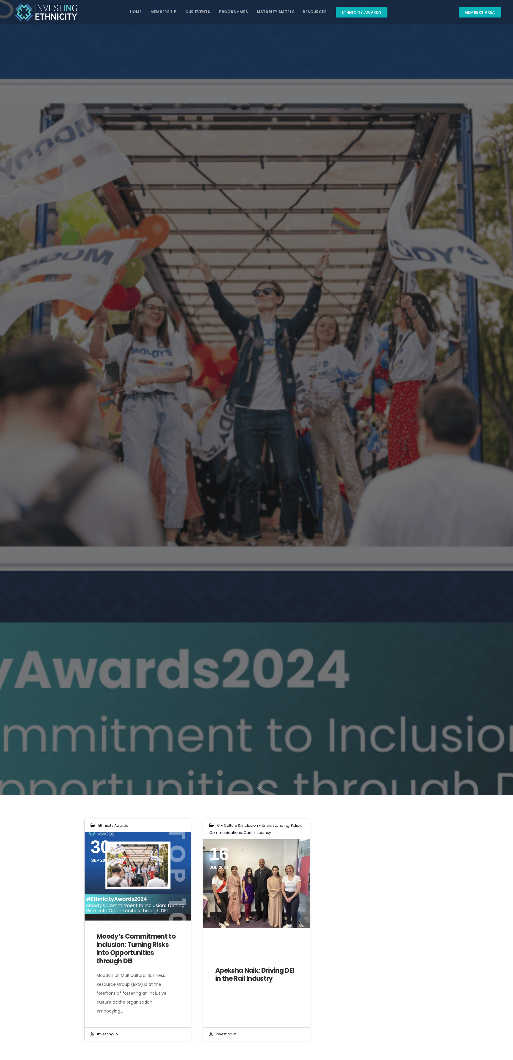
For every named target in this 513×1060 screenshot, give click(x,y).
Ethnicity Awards (113, 825)
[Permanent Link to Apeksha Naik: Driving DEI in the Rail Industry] (256, 883)
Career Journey (257, 832)
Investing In (107, 1034)
